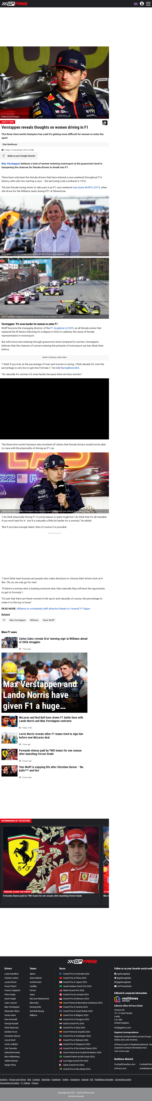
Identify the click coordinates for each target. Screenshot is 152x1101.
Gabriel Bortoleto (12, 1052)
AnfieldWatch (146, 1068)
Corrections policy (123, 1079)
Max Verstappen (10, 163)
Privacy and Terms (17, 1079)
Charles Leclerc (11, 978)
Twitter (65, 1079)
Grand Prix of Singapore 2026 (76, 1044)
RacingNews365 (70, 367)
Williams (34, 620)
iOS (91, 1079)
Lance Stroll (9, 1040)
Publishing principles (104, 1079)
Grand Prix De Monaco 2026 (76, 998)
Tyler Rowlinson (9, 144)
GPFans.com (120, 1068)
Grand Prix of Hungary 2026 (76, 1019)
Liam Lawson (10, 1003)
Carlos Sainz (10, 1015)
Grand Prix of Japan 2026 (75, 982)
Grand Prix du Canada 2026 (76, 994)
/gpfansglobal (123, 974)
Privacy (35, 1083)
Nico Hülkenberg (12, 1056)
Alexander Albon (11, 1011)
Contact (36, 1079)
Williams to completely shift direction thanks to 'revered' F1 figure (53, 608)
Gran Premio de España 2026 (76, 1032)
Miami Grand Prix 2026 (73, 990)
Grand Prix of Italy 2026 (74, 1027)
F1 (4, 620)
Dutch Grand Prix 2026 (73, 1023)
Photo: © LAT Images (10, 117)
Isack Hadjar (10, 998)
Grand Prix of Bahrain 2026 (75, 1040)
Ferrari (33, 990)
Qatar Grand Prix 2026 (73, 1065)
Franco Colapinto (12, 990)
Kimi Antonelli (10, 1019)
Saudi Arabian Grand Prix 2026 (77, 986)
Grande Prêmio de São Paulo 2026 (79, 1056)
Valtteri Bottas (11, 1061)
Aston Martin (36, 978)
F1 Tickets (25, 1083)
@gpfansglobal (123, 978)
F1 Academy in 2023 (61, 328)
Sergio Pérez (10, 1065)
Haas (32, 994)
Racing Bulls (35, 1007)
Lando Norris (10, 982)
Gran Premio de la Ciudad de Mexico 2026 (82, 1052)
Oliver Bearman (11, 1027)
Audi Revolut (35, 982)
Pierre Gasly (9, 994)
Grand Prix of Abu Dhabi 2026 (77, 1069)
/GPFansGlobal (124, 986)
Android (84, 1079)
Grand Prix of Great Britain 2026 (78, 1011)
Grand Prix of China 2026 (74, 978)
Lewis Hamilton (11, 974)
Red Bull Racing (37, 1011)
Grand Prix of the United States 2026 (80, 1048)
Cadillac (33, 986)
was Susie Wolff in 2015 (86, 187)
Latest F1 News (7, 122)
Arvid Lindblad (11, 1044)
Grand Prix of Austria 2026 (75, 1007)
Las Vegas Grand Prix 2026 (75, 1061)
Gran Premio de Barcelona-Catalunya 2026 (83, 1003)
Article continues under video (54, 357)
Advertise (45, 1079)
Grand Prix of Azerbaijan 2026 (77, 1036)
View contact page (121, 1051)
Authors (3, 1079)
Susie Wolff (48, 620)
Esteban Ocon (10, 1032)
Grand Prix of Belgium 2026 (75, 1015)
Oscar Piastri (10, 986)
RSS (29, 1079)
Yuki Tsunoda (10, 1048)
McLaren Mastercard (39, 998)
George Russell (11, 1023)
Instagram (75, 1079)
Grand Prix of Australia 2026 (76, 974)
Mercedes (34, 1003)
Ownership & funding (9, 1083)
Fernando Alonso (12, 1036)
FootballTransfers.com (124, 1064)
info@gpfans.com (122, 1027)
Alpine (32, 974)
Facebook (56, 1079)
